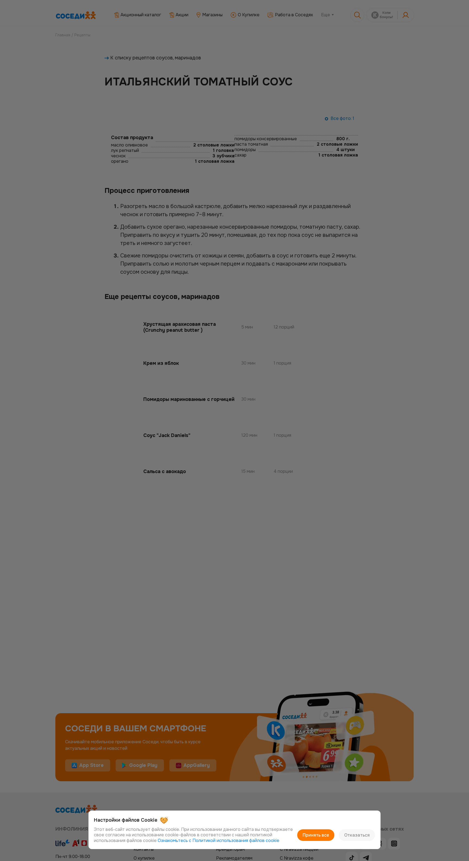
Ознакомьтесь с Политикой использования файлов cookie (218, 840)
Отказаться (357, 835)
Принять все (316, 835)
